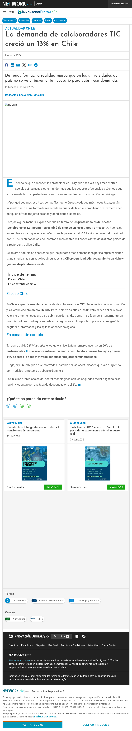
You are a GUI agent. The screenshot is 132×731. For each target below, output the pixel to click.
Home (8, 55)
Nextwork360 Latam (19, 660)
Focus (48, 20)
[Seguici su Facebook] (84, 636)
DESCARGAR (52, 487)
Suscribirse (60, 636)
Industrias (24, 20)
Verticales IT (9, 20)
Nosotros (13, 645)
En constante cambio (22, 284)
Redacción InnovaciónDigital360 (24, 95)
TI (26, 351)
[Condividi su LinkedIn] (12, 64)
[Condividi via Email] (18, 64)
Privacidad (93, 645)
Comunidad (60, 20)
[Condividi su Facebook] (6, 64)
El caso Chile (16, 279)
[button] (9, 12)
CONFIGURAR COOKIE (96, 724)
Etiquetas (40, 645)
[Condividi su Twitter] (24, 64)
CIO (18, 55)
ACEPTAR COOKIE (32, 724)
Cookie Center (109, 645)
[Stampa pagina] (35, 64)
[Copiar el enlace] (30, 64)
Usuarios (37, 20)
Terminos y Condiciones (73, 645)
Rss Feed (53, 645)
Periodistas (27, 645)
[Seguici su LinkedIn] (77, 636)
